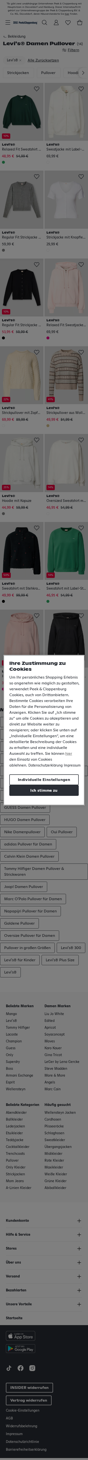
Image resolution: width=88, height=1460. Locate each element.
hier (68, 754)
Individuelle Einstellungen (44, 780)
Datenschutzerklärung (45, 765)
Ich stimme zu (43, 790)
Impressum (72, 765)
